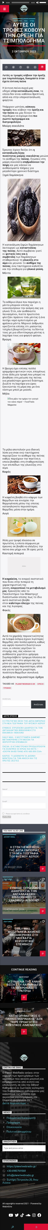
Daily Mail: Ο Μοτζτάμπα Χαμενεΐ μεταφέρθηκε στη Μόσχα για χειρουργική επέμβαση (21, 739)
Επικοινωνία (14, 1127)
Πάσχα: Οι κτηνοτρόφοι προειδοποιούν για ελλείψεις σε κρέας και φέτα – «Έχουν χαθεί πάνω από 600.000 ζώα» (23, 749)
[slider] (43, 2)
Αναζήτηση (6, 699)
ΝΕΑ (26, 21)
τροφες (7, 688)
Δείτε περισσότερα (14, 1103)
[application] (24, 2)
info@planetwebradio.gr (20, 1175)
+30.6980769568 (16, 1170)
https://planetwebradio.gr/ (21, 1166)
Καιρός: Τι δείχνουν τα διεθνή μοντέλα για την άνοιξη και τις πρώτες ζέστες (19, 758)
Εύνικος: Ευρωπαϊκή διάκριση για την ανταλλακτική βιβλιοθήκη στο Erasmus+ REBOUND (22, 730)
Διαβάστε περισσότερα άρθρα (23, 677)
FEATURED (18, 21)
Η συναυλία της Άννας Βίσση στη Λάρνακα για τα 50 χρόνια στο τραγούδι (24, 986)
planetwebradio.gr (25, 684)
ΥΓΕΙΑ (32, 21)
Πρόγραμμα (13, 1122)
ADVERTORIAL (9, 837)
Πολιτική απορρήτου (19, 1131)
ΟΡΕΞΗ (41, 684)
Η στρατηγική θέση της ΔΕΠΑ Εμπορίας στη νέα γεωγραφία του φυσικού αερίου (23, 722)
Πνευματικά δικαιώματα (21, 1117)
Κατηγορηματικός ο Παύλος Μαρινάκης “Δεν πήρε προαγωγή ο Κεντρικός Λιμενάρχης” (24, 1020)
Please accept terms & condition (17, 814)
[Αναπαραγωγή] (3, 2)
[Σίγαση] (37, 2)
